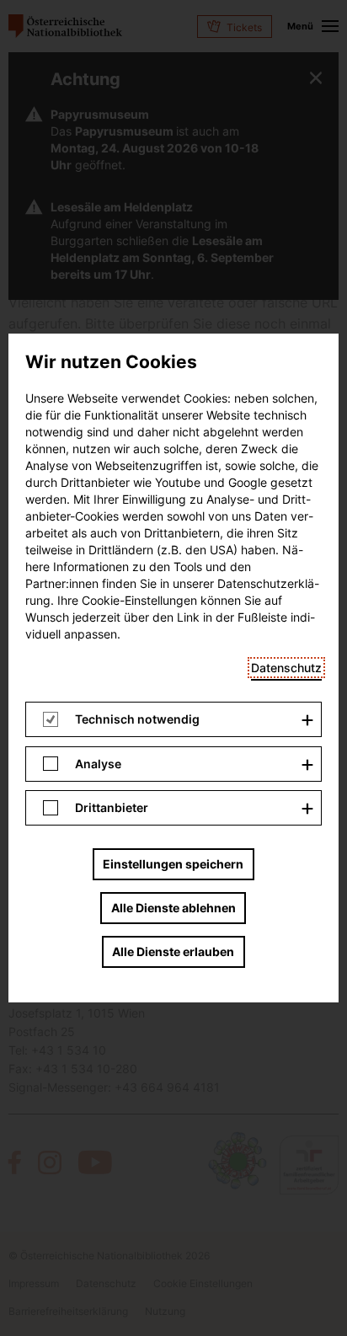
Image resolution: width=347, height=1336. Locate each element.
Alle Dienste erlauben (173, 951)
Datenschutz (286, 667)
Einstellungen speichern (173, 864)
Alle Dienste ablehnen (173, 907)
